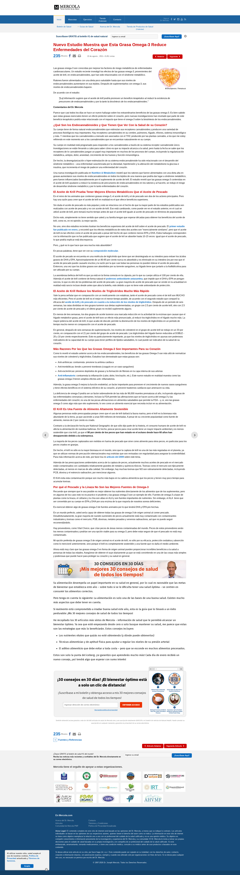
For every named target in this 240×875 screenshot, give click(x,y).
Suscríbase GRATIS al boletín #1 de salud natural (82, 36)
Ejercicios (87, 19)
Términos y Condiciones (98, 823)
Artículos (59, 823)
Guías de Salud (86, 26)
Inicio (59, 19)
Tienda (103, 19)
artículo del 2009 (115, 457)
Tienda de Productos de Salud (140, 27)
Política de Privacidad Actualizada (102, 826)
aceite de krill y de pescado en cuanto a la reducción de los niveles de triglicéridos (108, 302)
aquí (106, 852)
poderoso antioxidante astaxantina (124, 279)
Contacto (117, 19)
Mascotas (72, 19)
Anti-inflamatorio (66, 375)
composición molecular (105, 251)
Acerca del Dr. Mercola (110, 26)
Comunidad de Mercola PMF (66, 826)
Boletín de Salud (64, 26)
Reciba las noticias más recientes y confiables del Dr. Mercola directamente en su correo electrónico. (87, 758)
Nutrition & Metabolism (104, 173)
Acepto (27, 866)
